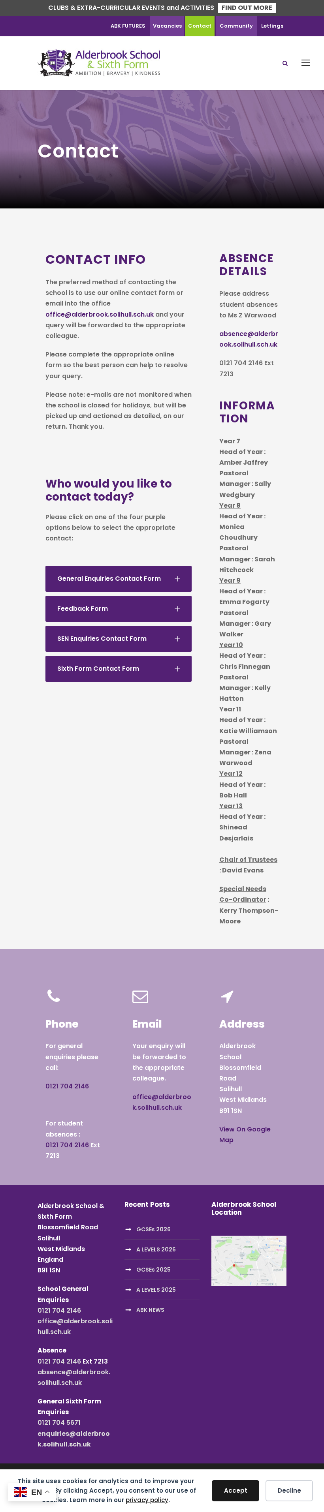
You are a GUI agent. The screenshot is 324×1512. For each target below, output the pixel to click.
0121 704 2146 (67, 1086)
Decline (289, 1490)
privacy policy (147, 1500)
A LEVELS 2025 (156, 1290)
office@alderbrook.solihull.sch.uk (99, 314)
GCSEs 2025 (153, 1270)
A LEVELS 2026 (156, 1249)
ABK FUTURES (128, 26)
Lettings (272, 26)
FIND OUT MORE (247, 7)
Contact (199, 26)
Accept (235, 1490)
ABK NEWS (150, 1310)
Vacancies (167, 26)
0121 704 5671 (59, 1422)
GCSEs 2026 (153, 1229)
